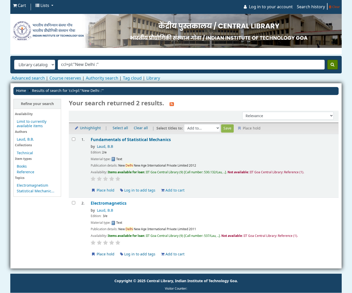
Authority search (102, 78)
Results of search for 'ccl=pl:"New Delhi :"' (68, 90)
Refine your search (37, 104)
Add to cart (174, 190)
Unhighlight (90, 128)
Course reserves (65, 78)
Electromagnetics (109, 203)
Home (21, 90)
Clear (335, 6)
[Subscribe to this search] (172, 104)
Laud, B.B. (25, 139)
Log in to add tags (139, 190)
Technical (25, 153)
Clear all (141, 128)
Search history (311, 7)
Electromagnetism (32, 185)
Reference (25, 172)
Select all (120, 128)
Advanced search (28, 78)
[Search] (332, 65)
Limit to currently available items (31, 124)
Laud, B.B (105, 146)
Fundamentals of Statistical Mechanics (131, 139)
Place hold (105, 190)
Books (22, 166)
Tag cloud (132, 78)
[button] (19, 6)
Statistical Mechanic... (35, 191)
